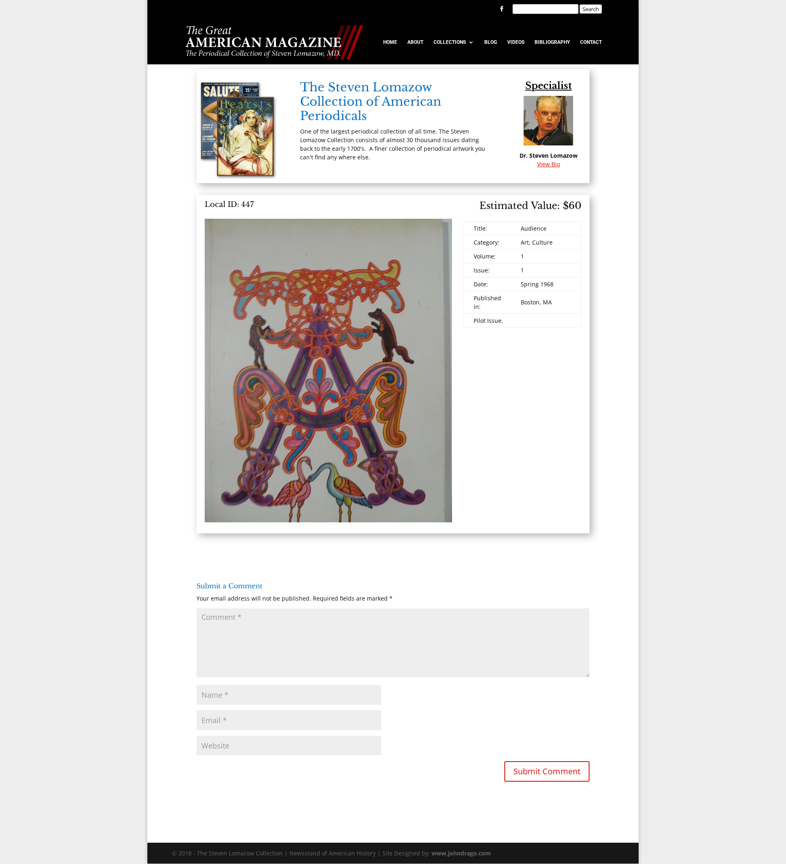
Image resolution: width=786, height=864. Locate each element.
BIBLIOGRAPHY (552, 42)
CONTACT (591, 42)
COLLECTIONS (450, 42)
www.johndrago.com (461, 853)
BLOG (490, 42)
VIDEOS (515, 42)
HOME (390, 42)
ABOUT (415, 42)
